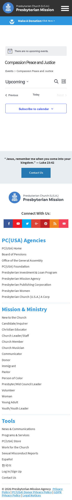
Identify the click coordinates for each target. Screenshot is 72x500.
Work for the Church (15, 447)
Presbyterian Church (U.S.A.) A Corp (26, 297)
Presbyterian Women (16, 291)
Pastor (6, 372)
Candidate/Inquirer (15, 323)
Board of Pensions (14, 254)
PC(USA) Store (11, 441)
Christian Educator (14, 329)
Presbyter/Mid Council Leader (22, 384)
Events (9, 71)
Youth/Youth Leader (15, 408)
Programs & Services (15, 435)
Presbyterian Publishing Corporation (26, 284)
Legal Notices (32, 495)
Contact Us (36, 172)
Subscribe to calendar (34, 109)
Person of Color (12, 378)
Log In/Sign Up (12, 471)
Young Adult (10, 402)
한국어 (6, 465)
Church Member (12, 342)
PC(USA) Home (12, 248)
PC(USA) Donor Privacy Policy (32, 492)
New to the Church (14, 317)
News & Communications (18, 429)
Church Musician (13, 348)
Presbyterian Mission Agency (21, 279)
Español (7, 459)
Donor (6, 360)
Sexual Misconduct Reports (20, 453)
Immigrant (9, 366)
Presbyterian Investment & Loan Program (29, 272)
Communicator (12, 354)
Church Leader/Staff (15, 336)
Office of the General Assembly (22, 260)
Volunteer (8, 390)
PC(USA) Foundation (15, 266)
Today (36, 94)
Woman (7, 396)
